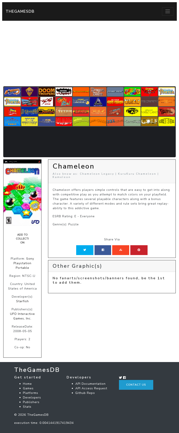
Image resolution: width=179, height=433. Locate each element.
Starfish (22, 301)
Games (28, 388)
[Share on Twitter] (84, 250)
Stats (27, 407)
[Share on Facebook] (103, 250)
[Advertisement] (89, 53)
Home (27, 384)
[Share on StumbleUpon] (120, 250)
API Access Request (91, 388)
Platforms (30, 393)
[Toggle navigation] (167, 11)
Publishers (31, 402)
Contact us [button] (136, 384)
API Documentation (90, 384)
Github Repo (85, 393)
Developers (32, 397)
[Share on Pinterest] (138, 250)
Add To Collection (22, 239)
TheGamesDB (20, 11)
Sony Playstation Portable (24, 263)
